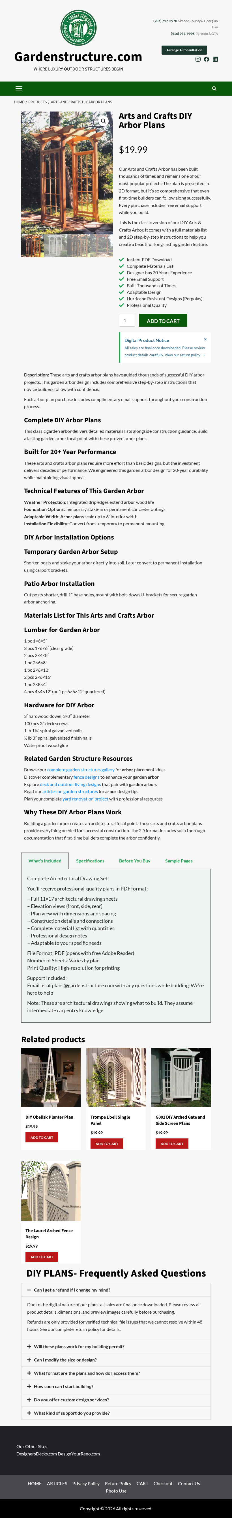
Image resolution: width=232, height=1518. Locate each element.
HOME (35, 1483)
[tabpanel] (116, 946)
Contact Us (189, 1483)
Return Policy (118, 1483)
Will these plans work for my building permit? (79, 1346)
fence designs (87, 777)
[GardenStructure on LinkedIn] (215, 60)
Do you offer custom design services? (71, 1399)
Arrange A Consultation (184, 50)
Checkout (163, 1483)
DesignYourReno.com (79, 1453)
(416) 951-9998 (183, 33)
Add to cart (163, 321)
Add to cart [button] (42, 1137)
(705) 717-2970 (165, 21)
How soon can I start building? (63, 1386)
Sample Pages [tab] (179, 860)
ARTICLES (57, 1483)
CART (142, 1483)
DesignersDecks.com (36, 1453)
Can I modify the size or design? (65, 1359)
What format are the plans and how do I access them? (87, 1373)
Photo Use (116, 1490)
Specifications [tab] (90, 860)
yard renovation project (85, 798)
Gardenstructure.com (78, 57)
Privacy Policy (86, 1483)
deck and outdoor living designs (70, 784)
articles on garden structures (70, 791)
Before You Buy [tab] (135, 860)
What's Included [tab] (45, 860)
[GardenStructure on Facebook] (206, 60)
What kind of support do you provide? (72, 1413)
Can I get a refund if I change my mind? (72, 1289)
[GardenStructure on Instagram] (198, 60)
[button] (18, 89)
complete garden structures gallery (81, 769)
